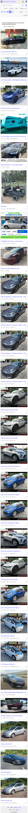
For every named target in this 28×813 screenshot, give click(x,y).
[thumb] (4, 12)
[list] (2, 12)
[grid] (7, 12)
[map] (12, 12)
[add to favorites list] (2, 54)
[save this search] (26, 5)
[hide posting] (26, 54)
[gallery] (10, 12)
